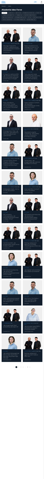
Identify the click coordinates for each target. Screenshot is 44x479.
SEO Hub (29, 17)
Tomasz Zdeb (5, 80)
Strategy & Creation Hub (7, 19)
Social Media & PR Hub (37, 17)
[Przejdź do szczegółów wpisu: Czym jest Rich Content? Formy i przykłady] (32, 178)
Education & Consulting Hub (29, 15)
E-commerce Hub (19, 15)
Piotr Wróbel (26, 52)
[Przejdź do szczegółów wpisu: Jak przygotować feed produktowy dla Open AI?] (11, 314)
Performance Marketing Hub (20, 17)
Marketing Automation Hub (7, 17)
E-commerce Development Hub (8, 15)
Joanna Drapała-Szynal (28, 331)
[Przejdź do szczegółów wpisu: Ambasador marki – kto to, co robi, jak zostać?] (11, 178)
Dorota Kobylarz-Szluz (28, 192)
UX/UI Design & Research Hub (19, 19)
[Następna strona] (30, 367)
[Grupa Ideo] (35, 1)
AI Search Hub (28, 43)
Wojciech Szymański (28, 138)
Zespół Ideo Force (6, 52)
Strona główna (4, 6)
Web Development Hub (31, 19)
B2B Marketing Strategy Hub (31, 130)
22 (27, 367)
